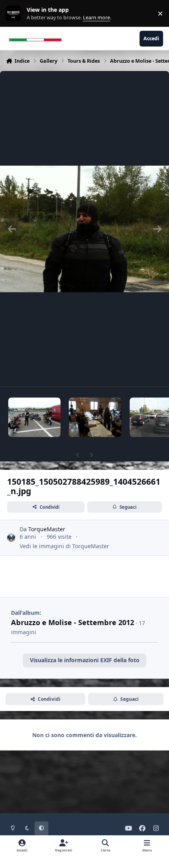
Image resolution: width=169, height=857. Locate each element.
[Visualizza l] (34, 417)
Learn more (15, 13)
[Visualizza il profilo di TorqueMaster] (11, 538)
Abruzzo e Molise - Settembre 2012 (72, 622)
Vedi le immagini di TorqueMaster (64, 546)
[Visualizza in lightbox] (84, 228)
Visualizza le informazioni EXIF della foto (85, 660)
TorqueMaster (46, 529)
